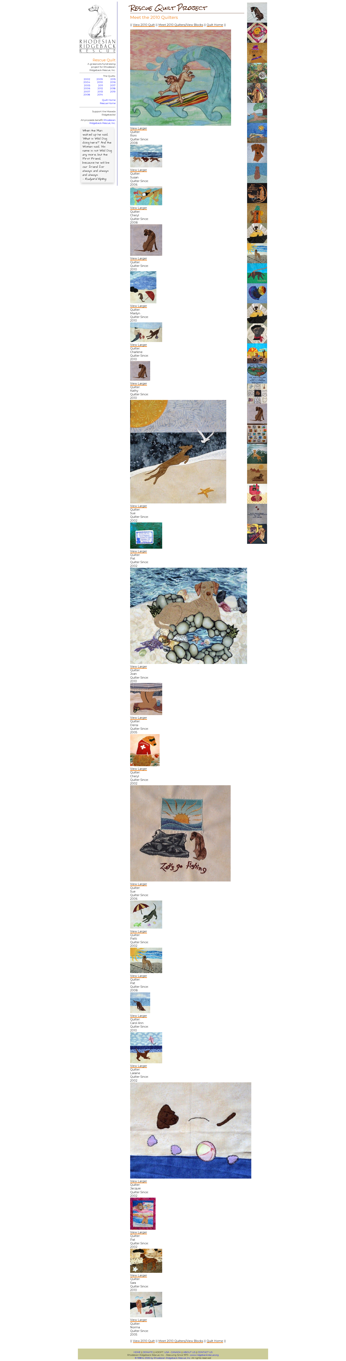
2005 (87, 85)
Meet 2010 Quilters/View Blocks (180, 25)
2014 (100, 94)
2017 (113, 85)
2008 (86, 94)
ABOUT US (189, 1352)
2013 (100, 91)
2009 (100, 79)
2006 (87, 88)
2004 (86, 82)
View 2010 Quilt (144, 25)
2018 (113, 88)
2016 (113, 82)
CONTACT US (205, 1352)
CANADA (176, 1352)
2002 (87, 79)
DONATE (148, 1352)
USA (166, 1352)
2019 (113, 91)
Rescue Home (108, 103)
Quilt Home (109, 99)
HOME (137, 1352)
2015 (113, 79)
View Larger (138, 128)
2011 (100, 85)
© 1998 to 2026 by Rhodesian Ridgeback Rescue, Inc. (163, 1358)
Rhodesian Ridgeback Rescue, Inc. (103, 121)
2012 (100, 88)
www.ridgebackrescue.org (204, 1355)
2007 (87, 91)
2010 (100, 82)
